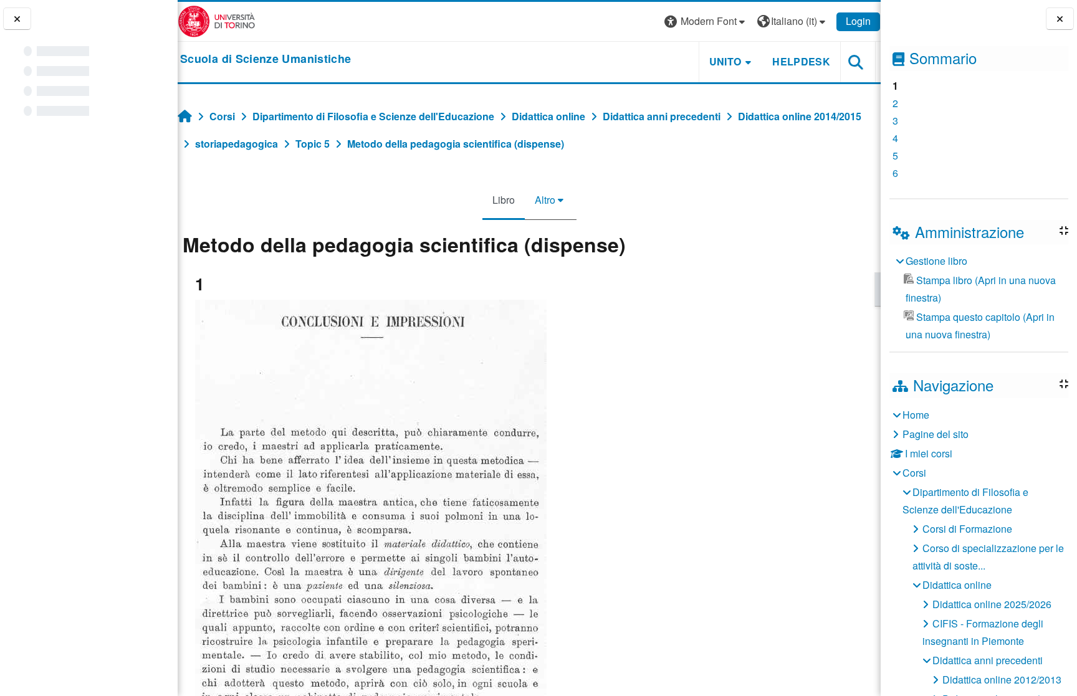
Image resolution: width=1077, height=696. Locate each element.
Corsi (914, 472)
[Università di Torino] (217, 20)
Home (915, 415)
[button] (706, 21)
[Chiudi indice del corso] (17, 19)
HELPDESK (801, 61)
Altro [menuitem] (545, 200)
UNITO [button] (725, 61)
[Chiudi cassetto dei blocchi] (1060, 19)
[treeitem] (979, 297)
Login (858, 21)
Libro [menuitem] (503, 200)
